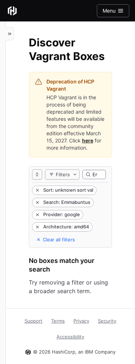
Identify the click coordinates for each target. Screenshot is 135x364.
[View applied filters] (37, 174)
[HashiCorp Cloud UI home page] (12, 10)
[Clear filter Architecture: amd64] (36, 227)
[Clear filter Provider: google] (36, 214)
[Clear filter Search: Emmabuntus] (36, 202)
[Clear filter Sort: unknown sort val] (36, 190)
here (87, 140)
